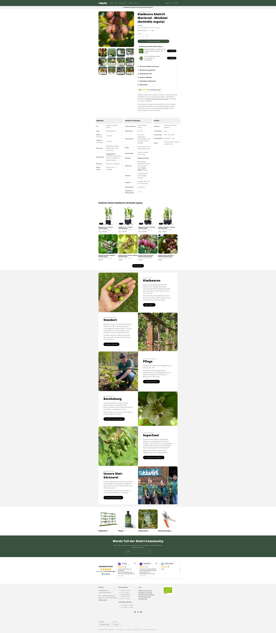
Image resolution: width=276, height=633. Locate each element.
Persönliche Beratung (144, 596)
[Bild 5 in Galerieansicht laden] (112, 61)
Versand (144, 27)
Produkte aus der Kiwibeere (146, 594)
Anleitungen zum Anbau (145, 592)
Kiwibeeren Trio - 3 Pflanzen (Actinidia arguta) (125, 228)
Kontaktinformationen (137, 629)
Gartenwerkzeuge (164, 531)
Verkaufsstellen (142, 599)
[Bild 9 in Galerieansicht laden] (112, 71)
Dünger (120, 531)
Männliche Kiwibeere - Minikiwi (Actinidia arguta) (155, 49)
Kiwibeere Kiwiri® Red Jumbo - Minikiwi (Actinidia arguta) (146, 256)
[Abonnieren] (149, 551)
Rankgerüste (102, 531)
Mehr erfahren (149, 305)
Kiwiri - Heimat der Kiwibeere (108, 629)
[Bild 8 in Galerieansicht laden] (102, 71)
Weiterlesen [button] (164, 575)
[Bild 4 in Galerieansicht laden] (130, 52)
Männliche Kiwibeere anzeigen (114, 419)
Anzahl (139, 33)
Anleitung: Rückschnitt (151, 381)
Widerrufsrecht (151, 629)
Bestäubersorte (110, 154)
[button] (122, 3)
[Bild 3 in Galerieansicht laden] (121, 52)
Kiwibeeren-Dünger (143, 158)
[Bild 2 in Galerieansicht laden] (112, 52)
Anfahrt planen (102, 600)
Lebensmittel (143, 531)
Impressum (129, 629)
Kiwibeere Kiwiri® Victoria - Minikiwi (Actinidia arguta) (127, 256)
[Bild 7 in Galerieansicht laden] (130, 61)
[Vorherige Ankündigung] (99, 7)
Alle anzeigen (138, 265)
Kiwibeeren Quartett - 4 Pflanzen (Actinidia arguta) (146, 228)
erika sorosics (126, 563)
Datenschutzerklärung (120, 629)
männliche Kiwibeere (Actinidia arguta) (157, 99)
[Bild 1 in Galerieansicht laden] (102, 52)
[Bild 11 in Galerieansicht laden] (130, 71)
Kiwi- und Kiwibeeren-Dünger (152, 56)
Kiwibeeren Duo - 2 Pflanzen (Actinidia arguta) (105, 228)
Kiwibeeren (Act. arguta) (145, 590)
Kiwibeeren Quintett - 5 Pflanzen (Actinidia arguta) (166, 228)
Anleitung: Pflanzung (111, 344)
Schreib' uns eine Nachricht (113, 497)
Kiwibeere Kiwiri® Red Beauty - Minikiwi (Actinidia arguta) (166, 256)
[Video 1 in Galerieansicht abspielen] (102, 61)
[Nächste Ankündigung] (177, 7)
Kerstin (145, 563)
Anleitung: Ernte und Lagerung (153, 457)
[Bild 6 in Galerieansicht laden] (121, 61)
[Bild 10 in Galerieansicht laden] (121, 71)
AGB (157, 629)
